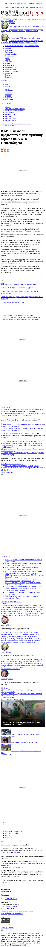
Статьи (7, 86)
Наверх (3, 917)
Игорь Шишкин (32, 31)
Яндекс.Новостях (9, 317)
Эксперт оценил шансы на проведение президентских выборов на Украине (21, 568)
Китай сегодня (10, 120)
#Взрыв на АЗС (18, 468)
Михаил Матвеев (7, 625)
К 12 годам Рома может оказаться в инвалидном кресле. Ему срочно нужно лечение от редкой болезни (23, 414)
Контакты (8, 837)
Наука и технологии (12, 71)
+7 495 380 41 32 (11, 908)
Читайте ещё (5, 407)
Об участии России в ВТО (10, 659)
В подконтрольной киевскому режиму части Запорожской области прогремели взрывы (23, 572)
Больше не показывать (17, 945)
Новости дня (5, 556)
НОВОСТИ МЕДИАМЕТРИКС (12, 699)
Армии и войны (11, 54)
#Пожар (36, 466)
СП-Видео (9, 90)
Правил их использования (10, 852)
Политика (8, 48)
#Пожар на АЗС (7, 468)
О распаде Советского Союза (11, 632)
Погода (7, 75)
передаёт (7, 199)
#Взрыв (30, 466)
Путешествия (10, 56)
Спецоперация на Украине (15, 109)
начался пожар (19, 253)
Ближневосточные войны (14, 111)
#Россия (24, 466)
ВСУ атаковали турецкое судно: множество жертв (23, 3)
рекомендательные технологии (12, 914)
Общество (9, 50)
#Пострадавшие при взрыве (35, 468)
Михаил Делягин (7, 679)
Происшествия (10, 69)
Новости (8, 84)
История (8, 77)
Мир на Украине (11, 112)
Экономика (9, 52)
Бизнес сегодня (10, 65)
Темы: (7, 107)
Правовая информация (13, 831)
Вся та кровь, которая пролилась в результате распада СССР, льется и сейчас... (22, 30)
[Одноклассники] (5, 150)
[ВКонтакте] (2, 150)
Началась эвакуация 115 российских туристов (17, 287)
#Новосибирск (15, 466)
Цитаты (8, 96)
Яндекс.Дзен (14, 319)
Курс (2, 21)
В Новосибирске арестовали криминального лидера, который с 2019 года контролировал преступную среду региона (23, 588)
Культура (8, 73)
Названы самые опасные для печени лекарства (22, 46)
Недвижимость (10, 67)
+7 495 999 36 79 (11, 899)
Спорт (7, 60)
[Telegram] (8, 150)
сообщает (27, 221)
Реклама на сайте (11, 833)
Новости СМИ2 (6, 755)
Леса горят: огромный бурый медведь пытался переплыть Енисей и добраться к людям (24, 580)
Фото (7, 88)
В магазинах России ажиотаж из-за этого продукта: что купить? (21, 723)
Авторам (8, 835)
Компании (9, 99)
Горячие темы (6, 103)
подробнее (5, 945)
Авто (7, 58)
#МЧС (7, 466)
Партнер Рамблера (7, 928)
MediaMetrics (33, 319)
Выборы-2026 (10, 114)
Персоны (8, 98)
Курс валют (9, 116)
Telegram (23, 319)
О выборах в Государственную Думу (14, 605)
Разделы (4, 81)
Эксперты (8, 94)
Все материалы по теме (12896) (12, 302)
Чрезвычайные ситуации (22, 124)
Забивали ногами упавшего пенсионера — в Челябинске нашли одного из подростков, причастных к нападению (25, 19)
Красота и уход (10, 118)
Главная (8, 46)
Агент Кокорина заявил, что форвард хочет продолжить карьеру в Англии (23, 564)
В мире (7, 63)
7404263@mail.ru (12, 906)
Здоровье (8, 62)
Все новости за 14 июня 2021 (11, 602)
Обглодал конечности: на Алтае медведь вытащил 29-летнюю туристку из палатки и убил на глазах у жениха (21, 442)
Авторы (8, 92)
